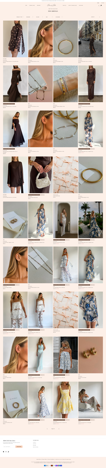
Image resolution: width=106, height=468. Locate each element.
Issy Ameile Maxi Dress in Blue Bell (59, 287)
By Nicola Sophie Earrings (7, 287)
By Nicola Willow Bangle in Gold (83, 197)
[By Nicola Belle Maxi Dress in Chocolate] (15, 83)
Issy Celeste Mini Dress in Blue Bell (59, 377)
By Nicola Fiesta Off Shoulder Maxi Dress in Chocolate (10, 152)
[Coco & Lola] (51, 5)
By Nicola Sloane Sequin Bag (33, 197)
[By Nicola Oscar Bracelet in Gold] (65, 129)
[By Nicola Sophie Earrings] (15, 265)
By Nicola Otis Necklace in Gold (33, 106)
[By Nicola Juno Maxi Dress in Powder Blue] (40, 355)
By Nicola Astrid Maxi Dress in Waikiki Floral (85, 287)
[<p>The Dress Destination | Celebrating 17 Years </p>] (53, 0)
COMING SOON (32, 5)
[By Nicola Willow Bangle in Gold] (90, 174)
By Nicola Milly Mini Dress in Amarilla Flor (60, 422)
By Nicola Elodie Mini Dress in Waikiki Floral (85, 332)
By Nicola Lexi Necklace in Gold (33, 151)
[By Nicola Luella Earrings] (15, 355)
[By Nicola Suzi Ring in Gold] (15, 400)
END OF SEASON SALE (73, 5)
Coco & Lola (60, 459)
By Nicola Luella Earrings (7, 377)
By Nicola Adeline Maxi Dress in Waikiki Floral (85, 242)
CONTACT (34, 442)
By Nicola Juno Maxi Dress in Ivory (59, 242)
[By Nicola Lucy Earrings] (90, 355)
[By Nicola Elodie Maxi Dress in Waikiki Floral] (90, 129)
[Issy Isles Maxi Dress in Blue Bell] (40, 400)
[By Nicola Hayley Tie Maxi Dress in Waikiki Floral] (40, 220)
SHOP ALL (64, 5)
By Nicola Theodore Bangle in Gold (59, 106)
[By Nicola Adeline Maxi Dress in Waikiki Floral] (90, 220)
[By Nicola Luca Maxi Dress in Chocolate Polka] (90, 83)
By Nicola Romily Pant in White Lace (34, 332)
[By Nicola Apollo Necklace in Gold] (40, 265)
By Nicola (5, 60)
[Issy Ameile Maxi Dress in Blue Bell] (65, 265)
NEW (26, 5)
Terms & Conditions (51, 459)
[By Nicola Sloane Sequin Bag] (40, 174)
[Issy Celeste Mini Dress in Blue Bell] (65, 355)
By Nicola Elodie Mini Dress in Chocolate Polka (10, 61)
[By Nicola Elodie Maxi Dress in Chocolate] (90, 39)
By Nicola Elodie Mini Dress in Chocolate (9, 197)
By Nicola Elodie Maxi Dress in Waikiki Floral (85, 151)
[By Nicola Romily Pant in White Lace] (40, 310)
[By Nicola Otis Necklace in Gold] (40, 83)
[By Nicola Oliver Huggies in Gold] (15, 220)
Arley (79, 421)
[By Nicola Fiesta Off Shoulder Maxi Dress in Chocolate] (15, 129)
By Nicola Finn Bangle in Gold (58, 61)
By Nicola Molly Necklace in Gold (33, 61)
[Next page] (59, 429)
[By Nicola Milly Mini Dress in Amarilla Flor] (65, 400)
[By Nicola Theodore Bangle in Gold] (65, 83)
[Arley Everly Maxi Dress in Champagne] (90, 400)
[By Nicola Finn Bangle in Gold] (65, 39)
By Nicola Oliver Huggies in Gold (8, 242)
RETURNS (34, 445)
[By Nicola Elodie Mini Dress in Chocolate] (15, 174)
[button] (98, 6)
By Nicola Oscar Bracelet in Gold (58, 151)
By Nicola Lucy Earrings (82, 377)
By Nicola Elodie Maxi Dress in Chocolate (85, 61)
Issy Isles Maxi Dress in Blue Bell (33, 422)
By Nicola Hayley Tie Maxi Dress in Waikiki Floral (36, 242)
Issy (54, 286)
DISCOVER (81, 5)
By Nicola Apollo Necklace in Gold (33, 287)
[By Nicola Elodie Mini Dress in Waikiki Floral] (90, 310)
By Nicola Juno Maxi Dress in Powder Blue (35, 377)
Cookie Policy (38, 459)
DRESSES (38, 5)
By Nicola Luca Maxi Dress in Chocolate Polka (85, 106)
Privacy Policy (44, 459)
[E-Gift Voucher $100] (65, 174)
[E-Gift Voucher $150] (65, 310)
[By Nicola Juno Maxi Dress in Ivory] (65, 220)
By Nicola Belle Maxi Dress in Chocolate (9, 106)
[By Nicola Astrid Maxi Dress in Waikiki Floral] (90, 265)
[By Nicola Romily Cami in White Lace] (15, 310)
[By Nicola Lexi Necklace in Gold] (40, 129)
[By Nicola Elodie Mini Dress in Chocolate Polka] (15, 39)
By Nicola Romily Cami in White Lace (9, 332)
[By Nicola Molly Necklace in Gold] (40, 39)
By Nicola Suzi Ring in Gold (7, 422)
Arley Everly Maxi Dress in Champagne (84, 422)
